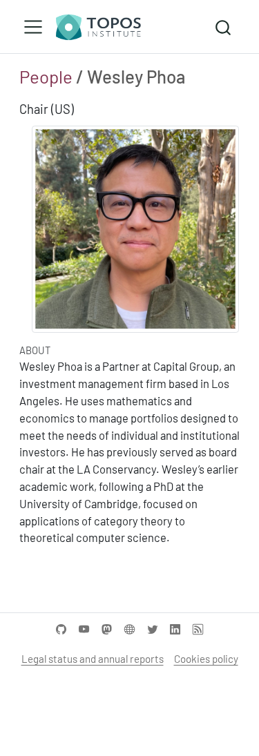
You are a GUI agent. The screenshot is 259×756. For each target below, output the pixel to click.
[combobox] (224, 26)
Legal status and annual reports (92, 658)
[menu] (33, 27)
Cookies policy (206, 658)
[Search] (223, 26)
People (46, 76)
